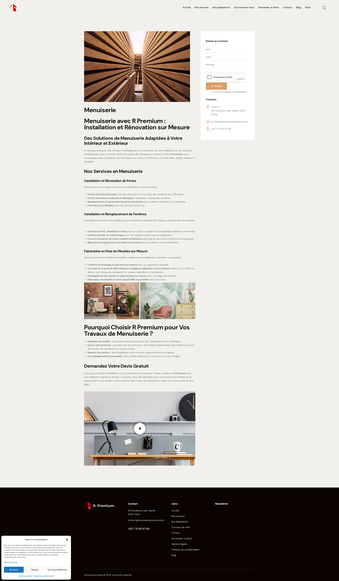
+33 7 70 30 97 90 (221, 128)
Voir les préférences (57, 569)
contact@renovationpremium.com (229, 121)
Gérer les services (11, 562)
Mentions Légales (25, 576)
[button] (67, 539)
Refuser (35, 569)
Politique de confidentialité (43, 576)
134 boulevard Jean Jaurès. (142, 510)
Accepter (13, 569)
